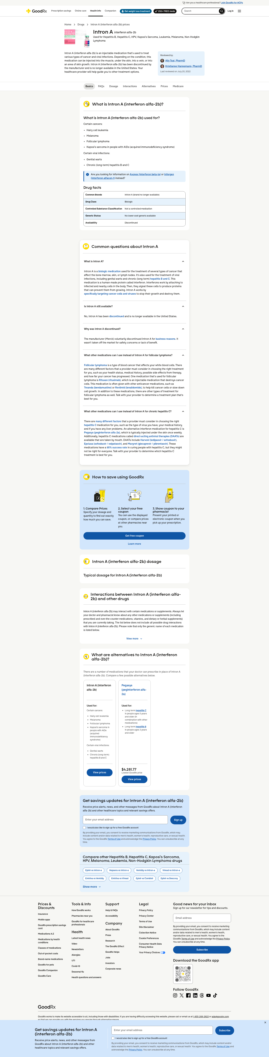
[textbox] (125, 819)
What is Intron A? (94, 261)
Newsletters (78, 949)
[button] (135, 11)
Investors (110, 963)
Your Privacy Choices (149, 952)
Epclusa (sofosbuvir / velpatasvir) (103, 443)
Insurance (43, 914)
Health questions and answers (86, 977)
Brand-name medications (50, 959)
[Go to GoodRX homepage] (36, 11)
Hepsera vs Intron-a (119, 870)
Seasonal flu (78, 971)
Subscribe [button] (224, 1030)
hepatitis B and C (160, 278)
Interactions (130, 86)
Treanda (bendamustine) (98, 387)
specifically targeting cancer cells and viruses (110, 293)
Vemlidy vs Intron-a (145, 870)
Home (67, 24)
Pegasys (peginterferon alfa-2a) (102, 432)
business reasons (165, 339)
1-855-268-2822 (201, 1016)
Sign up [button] (178, 820)
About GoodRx (112, 929)
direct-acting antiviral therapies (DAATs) (156, 436)
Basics (89, 86)
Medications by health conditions (49, 941)
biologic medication (109, 271)
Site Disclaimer (146, 927)
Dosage (113, 86)
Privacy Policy (149, 839)
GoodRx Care (44, 976)
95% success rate (117, 447)
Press (108, 935)
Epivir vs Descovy (169, 878)
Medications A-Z (46, 933)
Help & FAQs (111, 910)
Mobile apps (44, 919)
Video (74, 943)
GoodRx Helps (112, 952)
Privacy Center (146, 915)
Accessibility (111, 915)
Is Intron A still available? (98, 306)
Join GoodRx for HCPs (232, 2)
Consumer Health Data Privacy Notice (150, 945)
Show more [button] (90, 887)
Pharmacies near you (82, 915)
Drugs (81, 24)
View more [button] (132, 638)
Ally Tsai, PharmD (175, 60)
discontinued (116, 316)
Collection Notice (147, 932)
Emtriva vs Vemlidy (94, 878)
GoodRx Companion (48, 970)
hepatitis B (141, 726)
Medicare (178, 86)
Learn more (134, 543)
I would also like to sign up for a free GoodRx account (113, 827)
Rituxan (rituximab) (110, 380)
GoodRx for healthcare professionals (83, 923)
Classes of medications (49, 948)
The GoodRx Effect (114, 946)
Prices (164, 86)
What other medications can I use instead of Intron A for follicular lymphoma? (128, 355)
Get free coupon (134, 535)
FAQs (101, 86)
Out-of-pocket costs (48, 953)
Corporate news (113, 968)
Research (110, 940)
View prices (99, 772)
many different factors (108, 421)
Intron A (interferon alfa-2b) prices (110, 24)
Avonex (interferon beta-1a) (145, 174)
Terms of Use (114, 839)
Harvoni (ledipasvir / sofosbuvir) (158, 440)
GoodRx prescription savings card (52, 927)
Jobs (107, 957)
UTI (73, 960)
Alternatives (149, 86)
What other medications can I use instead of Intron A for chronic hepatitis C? (127, 411)
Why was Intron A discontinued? (102, 329)
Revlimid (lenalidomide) (128, 387)
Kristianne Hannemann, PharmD (183, 66)
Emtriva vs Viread (119, 878)
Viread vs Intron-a (171, 870)
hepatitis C (90, 425)
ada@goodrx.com (220, 1016)
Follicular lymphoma (95, 365)
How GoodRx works (81, 910)
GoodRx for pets (46, 964)
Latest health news (81, 938)
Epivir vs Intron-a (93, 870)
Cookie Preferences (149, 938)
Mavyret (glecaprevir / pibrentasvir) (148, 443)
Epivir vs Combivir (144, 878)
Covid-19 (76, 966)
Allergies (76, 955)
